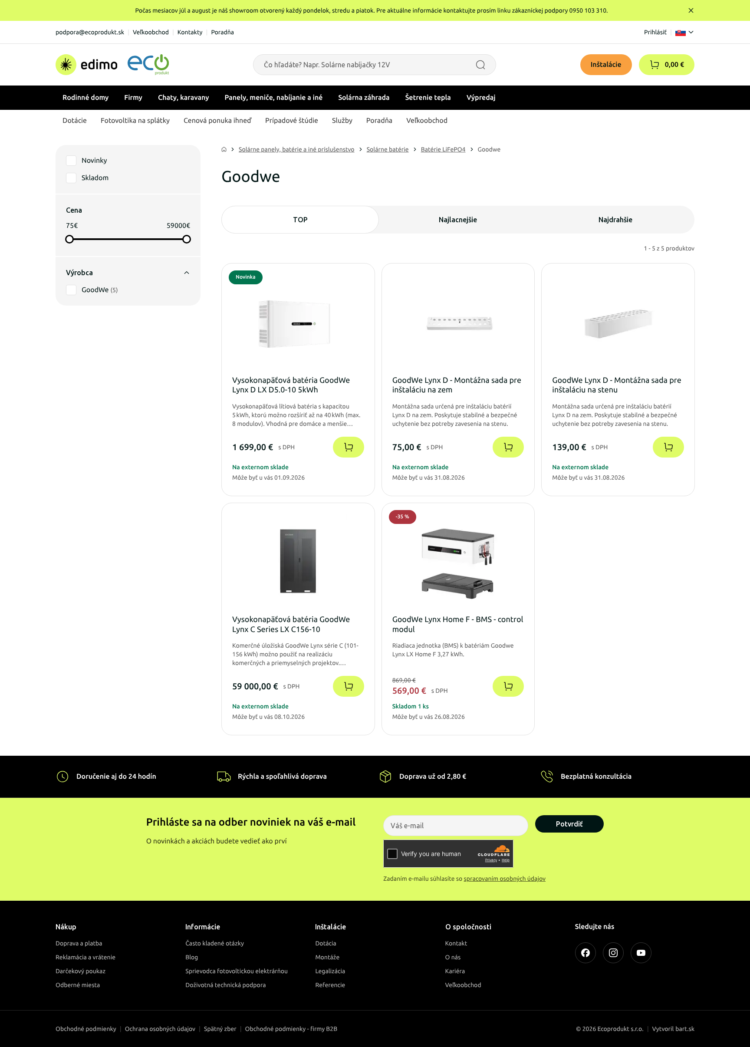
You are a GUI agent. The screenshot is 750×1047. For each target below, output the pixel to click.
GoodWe (100, 290)
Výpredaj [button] (481, 98)
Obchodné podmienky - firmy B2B (291, 1028)
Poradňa (222, 32)
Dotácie (74, 121)
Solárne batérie (388, 149)
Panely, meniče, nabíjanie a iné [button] (274, 98)
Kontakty (190, 32)
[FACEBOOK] (585, 952)
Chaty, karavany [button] (183, 98)
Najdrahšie (615, 220)
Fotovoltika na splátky (135, 121)
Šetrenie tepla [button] (428, 98)
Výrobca (79, 273)
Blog (191, 957)
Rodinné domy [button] (85, 98)
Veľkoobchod (151, 32)
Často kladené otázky (214, 943)
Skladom (95, 178)
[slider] (69, 239)
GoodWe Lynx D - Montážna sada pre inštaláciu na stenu (616, 385)
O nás (453, 957)
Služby (342, 121)
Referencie (330, 984)
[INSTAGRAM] (613, 952)
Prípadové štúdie (291, 121)
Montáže (327, 957)
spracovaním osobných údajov (505, 878)
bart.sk (684, 1028)
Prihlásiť (655, 32)
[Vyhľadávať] (480, 64)
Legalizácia (330, 971)
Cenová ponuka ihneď (217, 121)
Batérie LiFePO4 (443, 149)
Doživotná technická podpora (225, 984)
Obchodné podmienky (86, 1028)
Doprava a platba (79, 943)
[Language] (684, 32)
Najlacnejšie (458, 220)
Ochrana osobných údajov (160, 1028)
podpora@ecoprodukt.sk (90, 32)
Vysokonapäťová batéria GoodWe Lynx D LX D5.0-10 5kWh (291, 385)
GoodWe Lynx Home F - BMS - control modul (457, 624)
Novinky (94, 161)
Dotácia (325, 943)
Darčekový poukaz (80, 971)
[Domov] (112, 64)
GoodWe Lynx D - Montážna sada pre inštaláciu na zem (456, 385)
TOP (300, 220)
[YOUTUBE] (641, 952)
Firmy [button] (133, 98)
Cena (74, 210)
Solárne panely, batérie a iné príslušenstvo (297, 149)
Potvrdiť (569, 824)
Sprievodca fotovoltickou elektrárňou (236, 971)
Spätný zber (220, 1028)
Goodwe (489, 149)
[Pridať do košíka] (348, 447)
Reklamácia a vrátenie (85, 957)
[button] (654, 64)
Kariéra (455, 971)
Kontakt (456, 943)
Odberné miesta (78, 984)
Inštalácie (606, 65)
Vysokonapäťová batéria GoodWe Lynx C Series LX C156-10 (291, 624)
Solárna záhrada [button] (363, 98)
